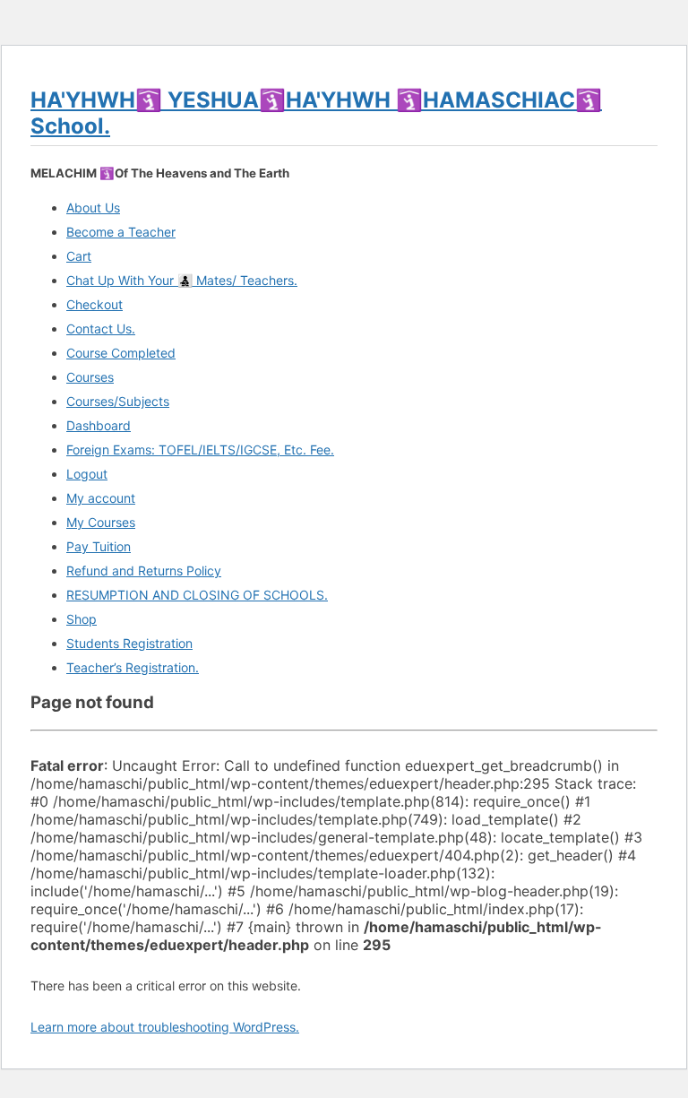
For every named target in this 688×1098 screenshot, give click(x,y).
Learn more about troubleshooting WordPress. (164, 1026)
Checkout (94, 304)
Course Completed (121, 352)
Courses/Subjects (117, 401)
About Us (93, 207)
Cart (78, 256)
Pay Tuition (98, 546)
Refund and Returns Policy (143, 570)
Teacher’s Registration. (132, 667)
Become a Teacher (121, 231)
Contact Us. (100, 328)
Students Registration (129, 643)
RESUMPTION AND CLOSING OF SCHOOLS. (197, 594)
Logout (87, 473)
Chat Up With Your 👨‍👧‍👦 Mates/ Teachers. (181, 280)
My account (100, 498)
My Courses (100, 522)
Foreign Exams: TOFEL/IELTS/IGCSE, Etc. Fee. (200, 449)
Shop (81, 619)
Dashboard (98, 425)
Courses (90, 377)
